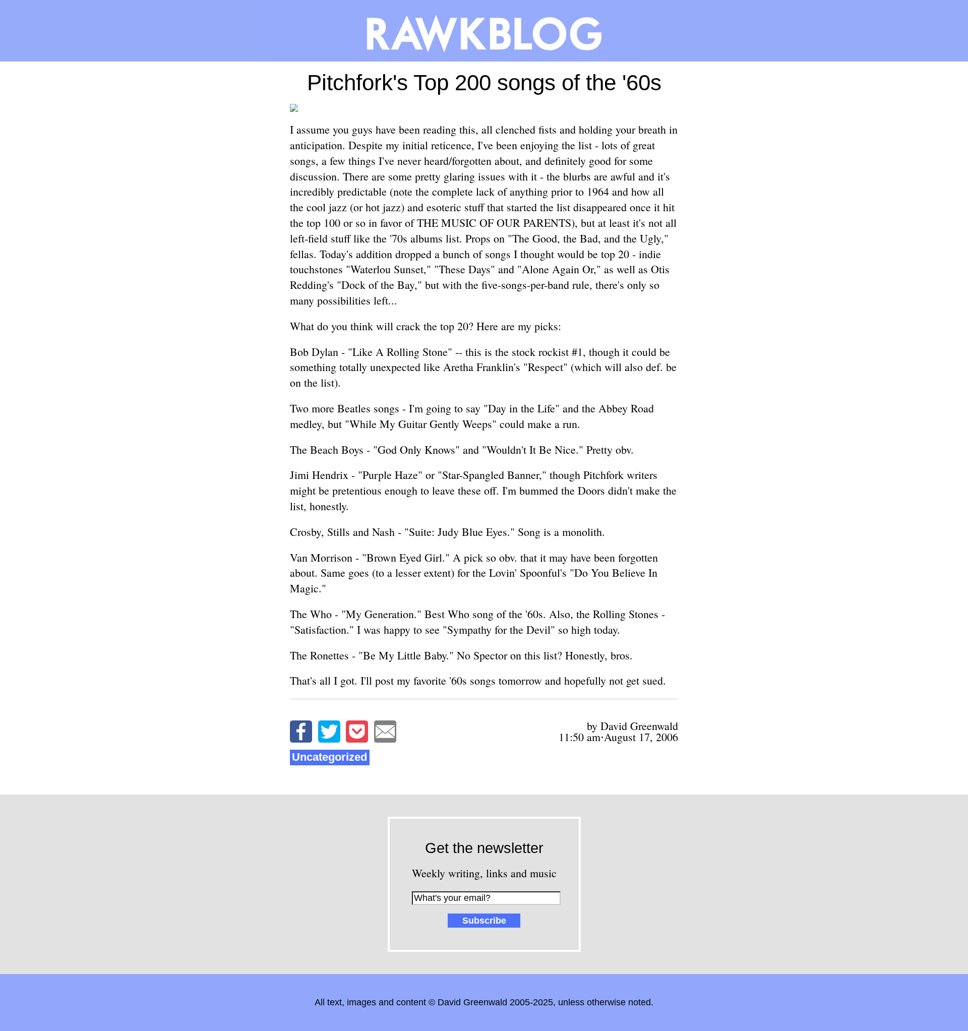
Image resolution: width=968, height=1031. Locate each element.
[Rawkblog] (484, 31)
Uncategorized (329, 757)
